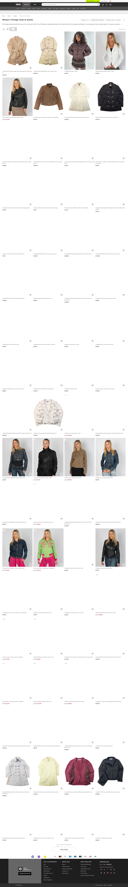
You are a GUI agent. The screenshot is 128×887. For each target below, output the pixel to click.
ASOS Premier (47, 871)
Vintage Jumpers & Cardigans (113, 20)
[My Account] (103, 4)
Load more (64, 849)
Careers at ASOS (65, 866)
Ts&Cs (105, 885)
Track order (46, 866)
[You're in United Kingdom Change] (110, 1)
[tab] (18, 8)
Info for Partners (84, 873)
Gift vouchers (83, 866)
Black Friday (83, 871)
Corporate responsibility (67, 868)
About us (64, 864)
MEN (35, 4)
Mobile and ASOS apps (86, 864)
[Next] (124, 20)
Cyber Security (65, 873)
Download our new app (93, 1)
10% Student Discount (48, 873)
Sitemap (45, 875)
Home (3, 16)
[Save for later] (30, 67)
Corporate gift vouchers (86, 868)
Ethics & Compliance (48, 879)
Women (9, 16)
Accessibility (110, 885)
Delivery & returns (47, 868)
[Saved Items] (107, 4)
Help (45, 864)
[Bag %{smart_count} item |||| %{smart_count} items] (110, 4)
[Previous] (79, 20)
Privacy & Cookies (98, 885)
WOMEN (26, 4)
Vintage (15, 16)
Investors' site (65, 871)
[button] (101, 869)
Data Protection (47, 877)
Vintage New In (85, 20)
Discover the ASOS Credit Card (87, 875)
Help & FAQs (104, 1)
